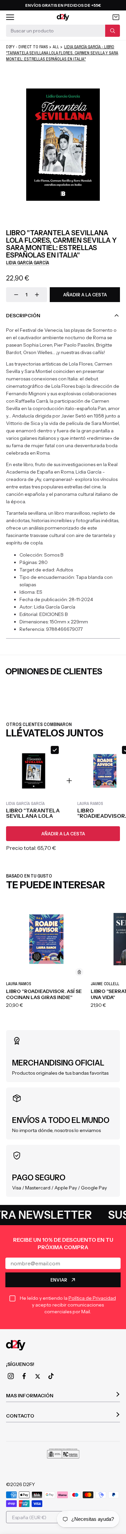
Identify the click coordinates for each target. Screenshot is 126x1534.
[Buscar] (112, 31)
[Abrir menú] (10, 17)
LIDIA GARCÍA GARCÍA (27, 263)
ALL (56, 47)
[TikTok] (51, 1376)
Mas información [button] (29, 1396)
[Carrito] (116, 17)
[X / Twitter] (37, 1376)
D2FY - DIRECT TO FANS (27, 47)
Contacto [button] (20, 1416)
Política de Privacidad (92, 1298)
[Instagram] (10, 1376)
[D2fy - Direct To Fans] (63, 17)
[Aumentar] (37, 295)
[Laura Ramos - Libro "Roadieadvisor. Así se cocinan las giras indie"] (46, 939)
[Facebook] (24, 1376)
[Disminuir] (16, 295)
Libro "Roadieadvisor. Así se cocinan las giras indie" (44, 994)
